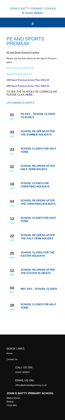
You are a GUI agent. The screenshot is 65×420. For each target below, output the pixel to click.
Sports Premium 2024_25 (19, 74)
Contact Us (12, 359)
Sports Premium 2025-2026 (20, 68)
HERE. (29, 94)
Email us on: (24, 380)
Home (9, 353)
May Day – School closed (39, 289)
